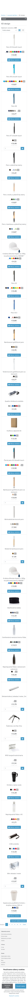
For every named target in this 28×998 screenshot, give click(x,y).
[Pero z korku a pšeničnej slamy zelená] (14, 200)
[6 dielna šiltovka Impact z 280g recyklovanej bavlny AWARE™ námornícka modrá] (15, 583)
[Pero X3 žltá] (18, 288)
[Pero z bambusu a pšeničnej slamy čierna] (10, 229)
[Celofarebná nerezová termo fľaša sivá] (15, 642)
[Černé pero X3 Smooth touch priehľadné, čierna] (19, 465)
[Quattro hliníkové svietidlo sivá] (9, 406)
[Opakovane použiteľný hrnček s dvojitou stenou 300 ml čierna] (13, 908)
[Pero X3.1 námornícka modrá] (9, 318)
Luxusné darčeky (12, 15)
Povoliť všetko (20, 986)
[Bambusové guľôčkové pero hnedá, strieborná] (14, 347)
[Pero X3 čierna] (6, 288)
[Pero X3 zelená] (14, 288)
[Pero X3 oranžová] (12, 288)
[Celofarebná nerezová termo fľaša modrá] (17, 642)
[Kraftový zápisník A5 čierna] (11, 436)
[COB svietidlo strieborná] (12, 849)
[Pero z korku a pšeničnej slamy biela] (10, 200)
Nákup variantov (15, 60)
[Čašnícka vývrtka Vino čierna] (13, 731)
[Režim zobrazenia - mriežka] (19, 30)
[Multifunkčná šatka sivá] (15, 613)
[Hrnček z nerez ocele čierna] (11, 790)
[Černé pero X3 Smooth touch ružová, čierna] (16, 465)
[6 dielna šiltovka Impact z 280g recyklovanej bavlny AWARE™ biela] (7, 583)
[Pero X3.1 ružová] (13, 318)
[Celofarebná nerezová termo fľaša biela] (9, 642)
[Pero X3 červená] (19, 288)
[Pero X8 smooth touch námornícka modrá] (12, 82)
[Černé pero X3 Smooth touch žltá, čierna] (10, 465)
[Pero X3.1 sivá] (17, 318)
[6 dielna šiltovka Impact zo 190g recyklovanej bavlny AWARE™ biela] (8, 259)
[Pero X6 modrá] (9, 111)
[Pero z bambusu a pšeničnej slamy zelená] (16, 229)
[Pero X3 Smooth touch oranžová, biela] (11, 52)
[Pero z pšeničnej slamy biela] (12, 170)
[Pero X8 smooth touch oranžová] (21, 82)
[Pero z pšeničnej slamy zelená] (16, 170)
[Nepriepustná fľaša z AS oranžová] (16, 819)
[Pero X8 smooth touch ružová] (10, 82)
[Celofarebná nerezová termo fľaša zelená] (13, 642)
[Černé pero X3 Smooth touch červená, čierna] (8, 465)
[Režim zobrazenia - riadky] (23, 30)
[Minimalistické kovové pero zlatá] (15, 524)
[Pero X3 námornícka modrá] (8, 288)
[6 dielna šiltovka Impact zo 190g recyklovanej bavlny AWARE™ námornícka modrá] (16, 259)
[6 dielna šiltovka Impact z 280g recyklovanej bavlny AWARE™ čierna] (11, 583)
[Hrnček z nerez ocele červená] (15, 790)
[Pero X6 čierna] (11, 111)
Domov (3, 15)
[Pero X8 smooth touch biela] (18, 82)
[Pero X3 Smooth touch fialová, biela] (15, 52)
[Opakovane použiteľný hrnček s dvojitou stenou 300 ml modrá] (15, 908)
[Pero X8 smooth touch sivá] (6, 82)
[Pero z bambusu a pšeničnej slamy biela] (14, 229)
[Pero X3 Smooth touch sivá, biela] (9, 52)
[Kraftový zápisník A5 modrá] (15, 436)
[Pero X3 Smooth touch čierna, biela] (17, 52)
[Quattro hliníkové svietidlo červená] (17, 406)
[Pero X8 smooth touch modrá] (4, 82)
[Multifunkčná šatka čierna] (11, 613)
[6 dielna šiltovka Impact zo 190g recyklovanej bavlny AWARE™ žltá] (12, 259)
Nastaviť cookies (14, 996)
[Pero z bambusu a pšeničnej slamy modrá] (12, 229)
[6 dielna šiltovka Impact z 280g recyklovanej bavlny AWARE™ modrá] (9, 583)
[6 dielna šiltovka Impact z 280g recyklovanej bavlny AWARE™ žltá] (13, 583)
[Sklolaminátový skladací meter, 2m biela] (13, 701)
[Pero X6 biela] (17, 111)
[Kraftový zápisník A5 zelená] (13, 436)
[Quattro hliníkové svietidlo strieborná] (11, 406)
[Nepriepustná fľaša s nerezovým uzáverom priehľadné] (14, 672)
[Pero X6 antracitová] (13, 111)
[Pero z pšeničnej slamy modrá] (14, 170)
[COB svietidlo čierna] (10, 849)
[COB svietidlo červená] (16, 849)
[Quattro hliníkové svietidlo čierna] (15, 406)
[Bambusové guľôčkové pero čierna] (12, 347)
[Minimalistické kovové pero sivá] (13, 524)
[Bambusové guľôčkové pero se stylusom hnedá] (13, 495)
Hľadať (4, 19)
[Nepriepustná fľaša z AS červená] (14, 819)
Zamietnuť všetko (7, 986)
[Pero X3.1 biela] (11, 318)
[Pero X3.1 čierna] (15, 318)
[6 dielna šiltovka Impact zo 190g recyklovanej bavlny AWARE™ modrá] (10, 259)
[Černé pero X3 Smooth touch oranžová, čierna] (18, 465)
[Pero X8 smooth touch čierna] (19, 82)
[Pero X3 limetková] (16, 288)
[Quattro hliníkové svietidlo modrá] (13, 406)
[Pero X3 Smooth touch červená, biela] (19, 52)
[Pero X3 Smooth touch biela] (5, 52)
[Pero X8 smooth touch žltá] (8, 82)
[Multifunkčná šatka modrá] (13, 613)
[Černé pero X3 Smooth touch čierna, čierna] (12, 465)
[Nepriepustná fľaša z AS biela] (10, 819)
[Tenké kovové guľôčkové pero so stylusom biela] (12, 377)
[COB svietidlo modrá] (14, 849)
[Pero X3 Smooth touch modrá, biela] (20, 52)
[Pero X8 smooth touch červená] (14, 82)
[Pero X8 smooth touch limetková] (16, 82)
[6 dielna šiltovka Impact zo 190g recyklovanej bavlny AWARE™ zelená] (18, 259)
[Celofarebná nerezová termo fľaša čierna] (11, 642)
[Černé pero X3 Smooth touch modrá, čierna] (6, 465)
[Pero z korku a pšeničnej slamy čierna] (12, 200)
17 (20, 924)
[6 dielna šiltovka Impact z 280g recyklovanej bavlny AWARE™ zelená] (19, 583)
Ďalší (24, 924)
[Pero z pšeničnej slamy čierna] (10, 170)
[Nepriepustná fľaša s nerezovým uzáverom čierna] (12, 672)
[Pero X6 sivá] (15, 111)
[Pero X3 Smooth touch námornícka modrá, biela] (7, 52)
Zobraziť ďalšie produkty (18, 921)
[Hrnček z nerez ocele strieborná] (13, 790)
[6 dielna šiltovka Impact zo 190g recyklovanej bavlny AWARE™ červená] (14, 259)
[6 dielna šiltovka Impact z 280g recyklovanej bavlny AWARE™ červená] (17, 583)
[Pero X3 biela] (10, 288)
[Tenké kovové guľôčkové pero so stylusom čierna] (14, 377)
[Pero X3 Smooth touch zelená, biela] (13, 52)
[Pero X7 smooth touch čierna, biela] (13, 141)
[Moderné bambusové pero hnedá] (13, 554)
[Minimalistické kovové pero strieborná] (11, 524)
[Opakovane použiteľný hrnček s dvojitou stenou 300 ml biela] (11, 908)
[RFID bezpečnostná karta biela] (13, 760)
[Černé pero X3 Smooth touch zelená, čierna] (14, 465)
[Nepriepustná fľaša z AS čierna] (12, 819)
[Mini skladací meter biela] (13, 878)
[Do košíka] (22, 148)
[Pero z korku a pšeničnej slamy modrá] (16, 200)
